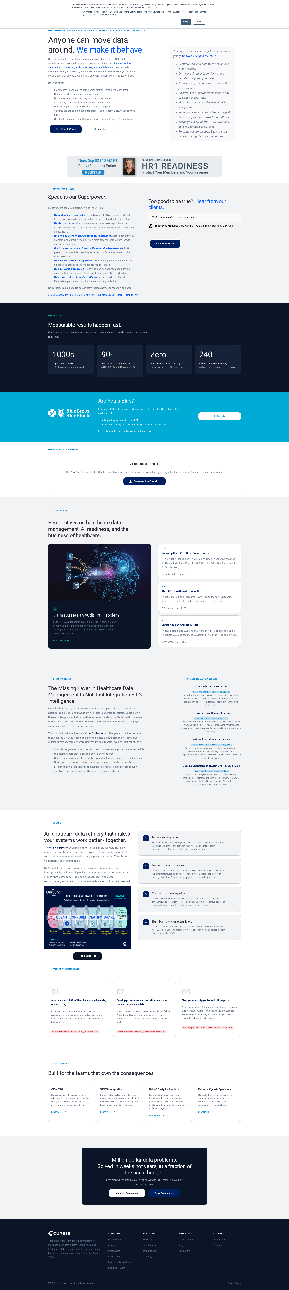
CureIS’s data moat (96, 733)
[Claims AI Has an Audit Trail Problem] (99, 545)
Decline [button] (199, 21)
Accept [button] (186, 21)
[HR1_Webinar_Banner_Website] (144, 157)
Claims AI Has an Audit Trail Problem (86, 615)
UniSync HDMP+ (58, 847)
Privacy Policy (234, 1283)
